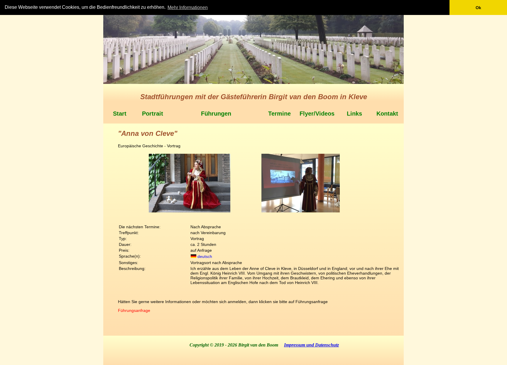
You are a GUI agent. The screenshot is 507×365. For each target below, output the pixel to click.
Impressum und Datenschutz (311, 344)
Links (354, 113)
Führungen (216, 113)
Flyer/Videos (317, 113)
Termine (279, 113)
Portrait (152, 113)
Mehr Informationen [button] (188, 7)
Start (119, 113)
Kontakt (387, 113)
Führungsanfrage (134, 310)
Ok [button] (478, 7)
